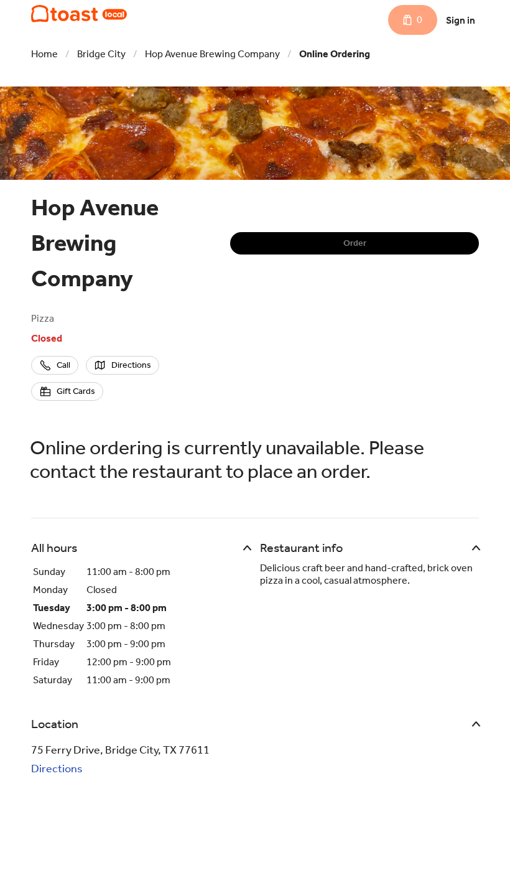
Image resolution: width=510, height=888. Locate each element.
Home (44, 54)
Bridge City (101, 54)
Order (354, 243)
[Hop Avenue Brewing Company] (79, 13)
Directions (57, 768)
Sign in (460, 20)
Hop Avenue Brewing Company (212, 54)
